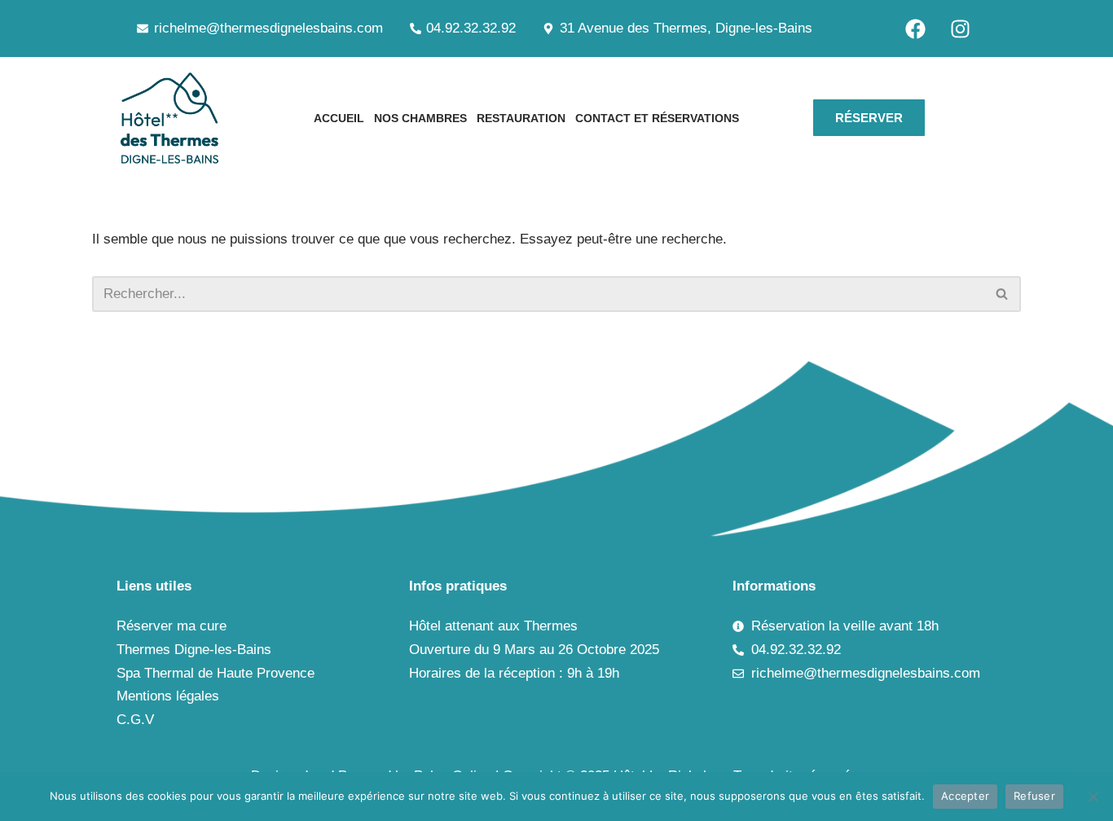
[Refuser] (1092, 796)
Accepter (965, 795)
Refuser (1034, 795)
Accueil (339, 118)
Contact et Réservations (657, 118)
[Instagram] (959, 28)
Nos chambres (420, 118)
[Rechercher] (1002, 294)
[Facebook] (915, 28)
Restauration (521, 118)
